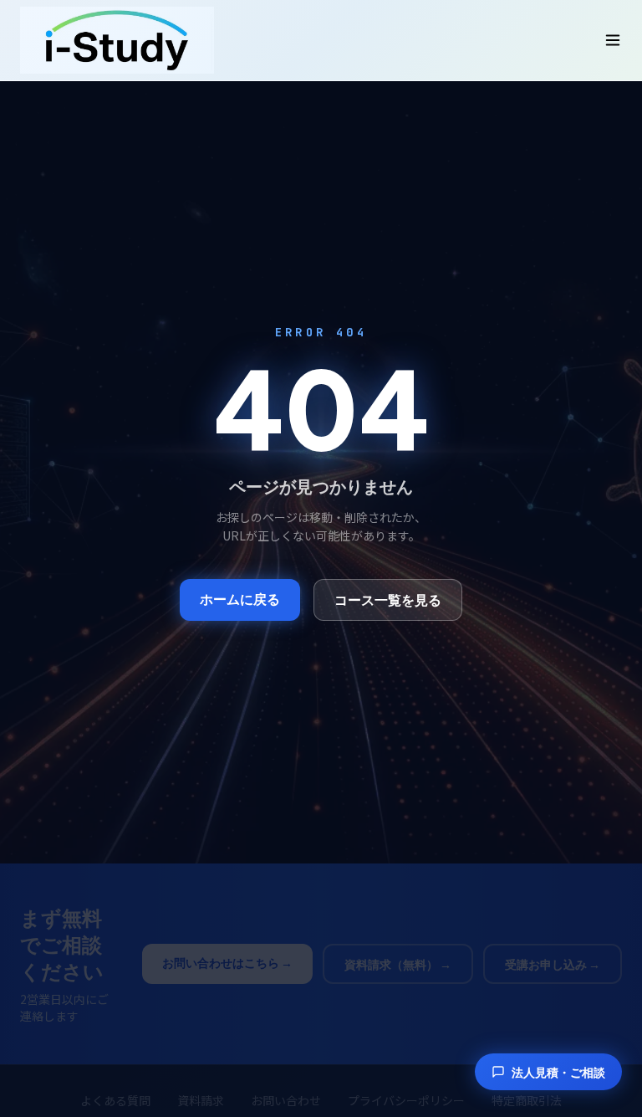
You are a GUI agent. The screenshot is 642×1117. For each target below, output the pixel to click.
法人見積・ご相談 (558, 1071)
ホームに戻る (240, 598)
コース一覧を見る (387, 599)
